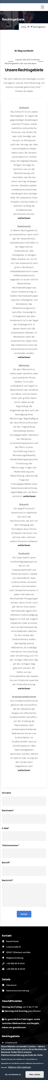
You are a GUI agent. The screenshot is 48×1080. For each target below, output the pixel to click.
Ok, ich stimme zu (13, 1074)
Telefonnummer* (10, 845)
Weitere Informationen (19, 1067)
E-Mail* (5, 828)
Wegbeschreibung (14, 958)
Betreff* (6, 862)
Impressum (11, 985)
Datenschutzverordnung (17, 990)
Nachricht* (7, 880)
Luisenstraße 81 (13, 947)
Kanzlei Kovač (12, 941)
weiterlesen (24, 218)
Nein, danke (34, 1074)
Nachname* (8, 810)
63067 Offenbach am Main (18, 952)
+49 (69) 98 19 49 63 (15, 969)
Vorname (6, 792)
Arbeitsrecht (11, 1042)
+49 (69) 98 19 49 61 (15, 963)
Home (23, 27)
